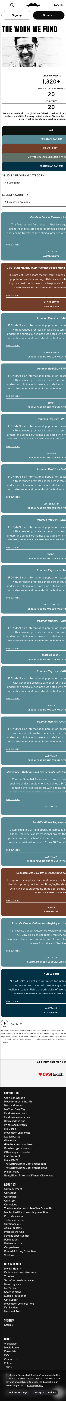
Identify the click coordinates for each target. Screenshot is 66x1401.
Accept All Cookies (45, 1392)
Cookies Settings (17, 1392)
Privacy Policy (35, 1385)
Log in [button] (58, 5)
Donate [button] (45, 17)
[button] (4, 5)
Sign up (17, 15)
